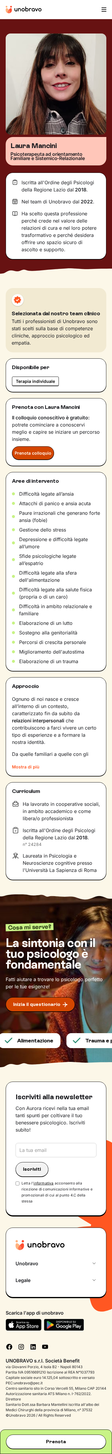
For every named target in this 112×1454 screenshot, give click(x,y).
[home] (24, 9)
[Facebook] (9, 1346)
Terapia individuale (35, 381)
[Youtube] (45, 1346)
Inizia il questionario (36, 1004)
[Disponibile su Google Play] (64, 1325)
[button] (103, 9)
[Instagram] (21, 1346)
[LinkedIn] (33, 1346)
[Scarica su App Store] (24, 1325)
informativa (43, 1183)
